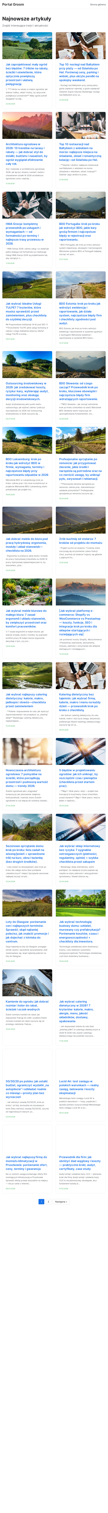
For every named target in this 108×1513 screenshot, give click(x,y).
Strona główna (98, 4)
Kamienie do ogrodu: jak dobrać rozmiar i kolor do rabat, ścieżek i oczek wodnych (27, 1005)
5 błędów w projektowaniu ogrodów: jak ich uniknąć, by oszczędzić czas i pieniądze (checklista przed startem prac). (78, 778)
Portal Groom (13, 4)
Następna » (61, 1201)
